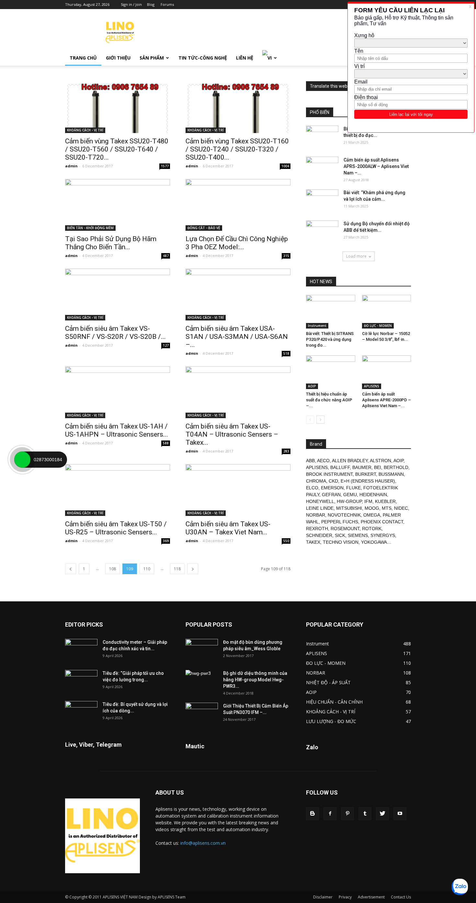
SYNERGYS (382, 535)
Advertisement (371, 897)
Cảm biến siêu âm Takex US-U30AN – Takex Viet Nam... (228, 528)
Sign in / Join (131, 4)
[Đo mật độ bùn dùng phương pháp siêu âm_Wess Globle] (202, 650)
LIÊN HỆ (244, 58)
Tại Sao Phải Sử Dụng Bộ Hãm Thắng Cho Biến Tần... (110, 243)
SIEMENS (358, 535)
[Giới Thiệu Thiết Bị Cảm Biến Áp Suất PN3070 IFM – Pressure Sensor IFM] (202, 714)
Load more (356, 256)
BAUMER (361, 467)
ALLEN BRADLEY (350, 460)
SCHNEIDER (319, 535)
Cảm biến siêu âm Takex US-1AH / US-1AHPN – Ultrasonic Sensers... (116, 430)
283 (286, 451)
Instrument (317, 325)
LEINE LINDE (320, 508)
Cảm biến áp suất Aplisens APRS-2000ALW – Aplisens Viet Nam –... (376, 166)
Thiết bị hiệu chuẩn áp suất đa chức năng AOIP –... (329, 400)
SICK (340, 535)
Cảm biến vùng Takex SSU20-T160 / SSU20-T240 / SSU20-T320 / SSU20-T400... (237, 149)
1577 (165, 166)
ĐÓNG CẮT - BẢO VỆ (203, 228)
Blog (150, 4)
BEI (377, 467)
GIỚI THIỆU (118, 58)
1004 (285, 166)
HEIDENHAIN (373, 494)
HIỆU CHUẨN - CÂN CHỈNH (334, 702)
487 (166, 255)
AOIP (312, 386)
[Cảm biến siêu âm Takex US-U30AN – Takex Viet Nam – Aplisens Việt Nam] (238, 490)
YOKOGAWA (374, 542)
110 (146, 569)
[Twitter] (382, 813)
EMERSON (332, 487)
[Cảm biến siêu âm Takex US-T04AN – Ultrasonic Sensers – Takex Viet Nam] (238, 392)
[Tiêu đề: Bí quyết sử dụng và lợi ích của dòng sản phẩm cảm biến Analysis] (81, 712)
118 (177, 569)
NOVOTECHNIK (344, 515)
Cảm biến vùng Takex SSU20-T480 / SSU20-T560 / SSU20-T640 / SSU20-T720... (116, 149)
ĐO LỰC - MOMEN (378, 325)
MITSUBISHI (349, 508)
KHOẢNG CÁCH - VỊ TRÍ (85, 130)
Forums (167, 4)
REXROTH (317, 528)
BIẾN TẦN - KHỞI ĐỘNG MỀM (90, 228)
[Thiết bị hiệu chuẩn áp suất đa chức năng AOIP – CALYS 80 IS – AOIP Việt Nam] (330, 372)
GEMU (350, 494)
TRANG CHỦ (83, 58)
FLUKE (353, 487)
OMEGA (371, 515)
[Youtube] (399, 813)
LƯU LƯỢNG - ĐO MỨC (331, 721)
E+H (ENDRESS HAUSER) (368, 481)
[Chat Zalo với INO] (459, 886)
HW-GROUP (349, 501)
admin (71, 165)
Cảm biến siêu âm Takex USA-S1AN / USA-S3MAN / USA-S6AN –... (237, 337)
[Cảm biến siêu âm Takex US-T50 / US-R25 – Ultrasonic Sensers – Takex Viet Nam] (117, 490)
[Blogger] (312, 813)
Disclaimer (323, 897)
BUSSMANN (391, 474)
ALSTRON (380, 460)
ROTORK (371, 528)
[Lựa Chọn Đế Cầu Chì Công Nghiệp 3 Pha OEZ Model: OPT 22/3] (238, 205)
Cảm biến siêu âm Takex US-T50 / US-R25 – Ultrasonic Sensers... (116, 528)
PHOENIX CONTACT (382, 521)
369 (166, 541)
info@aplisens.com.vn (203, 843)
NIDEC (401, 508)
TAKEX (313, 542)
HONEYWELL (320, 501)
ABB (310, 460)
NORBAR (315, 515)
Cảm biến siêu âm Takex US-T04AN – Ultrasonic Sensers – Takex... (232, 434)
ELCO (312, 487)
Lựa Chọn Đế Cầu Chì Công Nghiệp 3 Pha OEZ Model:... (237, 243)
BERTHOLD (396, 467)
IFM (368, 501)
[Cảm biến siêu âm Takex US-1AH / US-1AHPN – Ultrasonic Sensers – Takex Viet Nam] (117, 392)
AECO (323, 460)
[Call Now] (22, 460)
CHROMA (316, 481)
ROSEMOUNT (345, 528)
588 (166, 443)
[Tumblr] (364, 813)
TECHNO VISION (340, 542)
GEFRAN (331, 494)
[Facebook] (329, 813)
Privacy (345, 897)
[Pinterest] (347, 813)
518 (286, 353)
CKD (333, 481)
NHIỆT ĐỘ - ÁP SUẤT (328, 682)
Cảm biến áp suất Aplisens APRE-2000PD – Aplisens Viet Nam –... (386, 400)
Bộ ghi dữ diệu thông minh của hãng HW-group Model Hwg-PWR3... (255, 680)
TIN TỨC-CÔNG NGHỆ (202, 58)
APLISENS (371, 386)
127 (166, 345)
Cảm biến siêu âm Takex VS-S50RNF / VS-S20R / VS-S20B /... (115, 332)
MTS (386, 508)
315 (286, 255)
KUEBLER (385, 501)
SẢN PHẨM (152, 58)
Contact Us (401, 897)
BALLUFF (340, 467)
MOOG (372, 508)
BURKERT (365, 474)
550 (286, 541)
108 (112, 569)
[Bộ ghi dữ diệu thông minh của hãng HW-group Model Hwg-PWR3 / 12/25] (202, 681)
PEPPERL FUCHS (339, 521)
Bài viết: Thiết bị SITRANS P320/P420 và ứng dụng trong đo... (330, 339)
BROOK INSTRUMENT (329, 474)
